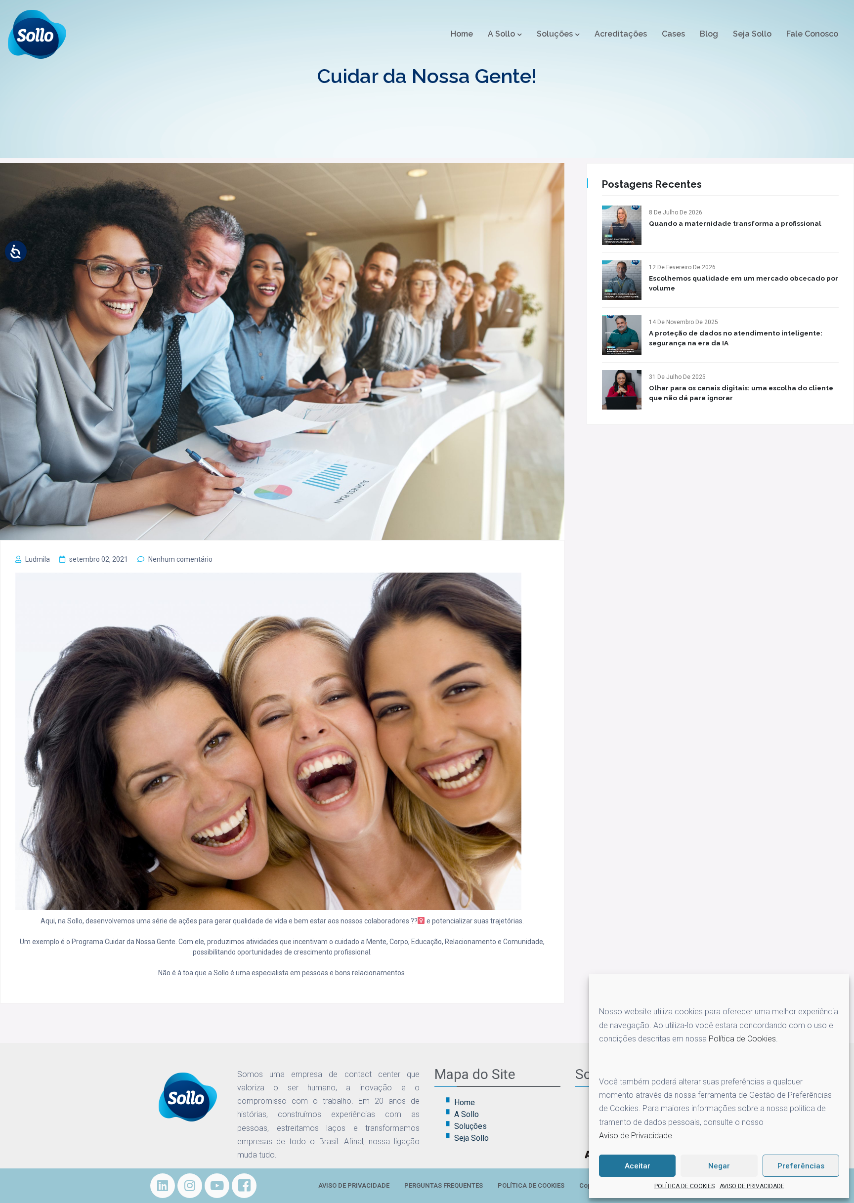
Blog (709, 34)
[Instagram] (189, 1185)
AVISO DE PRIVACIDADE (752, 1186)
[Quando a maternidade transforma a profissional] (621, 225)
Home (462, 34)
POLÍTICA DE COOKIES (684, 1186)
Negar (719, 1166)
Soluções (555, 34)
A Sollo (501, 34)
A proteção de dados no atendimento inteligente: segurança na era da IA (735, 338)
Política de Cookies (742, 1038)
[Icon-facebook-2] (244, 1185)
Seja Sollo (752, 34)
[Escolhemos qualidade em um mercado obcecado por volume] (621, 280)
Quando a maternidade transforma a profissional (735, 223)
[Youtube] (217, 1185)
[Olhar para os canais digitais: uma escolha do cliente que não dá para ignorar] (621, 390)
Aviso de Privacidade (635, 1135)
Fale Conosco (812, 34)
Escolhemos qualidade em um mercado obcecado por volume (743, 283)
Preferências (800, 1166)
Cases (673, 34)
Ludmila (37, 559)
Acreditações (621, 34)
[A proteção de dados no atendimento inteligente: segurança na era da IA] (621, 335)
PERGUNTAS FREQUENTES (443, 1185)
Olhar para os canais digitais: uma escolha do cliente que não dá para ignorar (741, 393)
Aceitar (637, 1166)
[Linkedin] (162, 1185)
